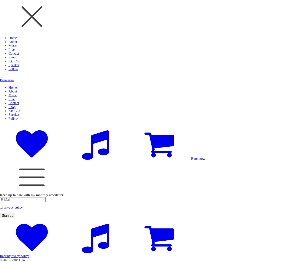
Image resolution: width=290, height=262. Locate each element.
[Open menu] (1, 77)
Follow (13, 69)
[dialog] (145, 35)
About (12, 42)
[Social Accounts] (32, 158)
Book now (7, 80)
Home (12, 38)
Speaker (13, 65)
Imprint (5, 256)
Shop (11, 57)
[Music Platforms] (95, 158)
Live (11, 49)
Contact (13, 53)
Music (12, 45)
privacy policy (13, 207)
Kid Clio (14, 61)
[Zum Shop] (159, 158)
